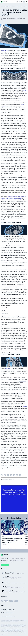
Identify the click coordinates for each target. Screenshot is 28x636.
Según (24, 90)
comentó (25, 406)
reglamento (7, 368)
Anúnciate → (5, 564)
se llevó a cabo (22, 381)
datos (18, 245)
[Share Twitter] (5, 475)
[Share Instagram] (11, 475)
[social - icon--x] (10, 601)
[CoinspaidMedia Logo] (4, 1)
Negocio (6, 6)
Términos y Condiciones (8, 609)
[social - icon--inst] (2, 601)
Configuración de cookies (8, 616)
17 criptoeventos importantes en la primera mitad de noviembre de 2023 (12, 540)
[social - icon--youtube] (7, 601)
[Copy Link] (20, 475)
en (19, 1)
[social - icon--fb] (12, 601)
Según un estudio (5, 50)
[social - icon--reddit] (15, 601)
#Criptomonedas (4, 479)
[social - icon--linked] (5, 601)
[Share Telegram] (14, 475)
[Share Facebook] (8, 475)
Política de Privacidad (7, 613)
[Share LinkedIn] (1, 475)
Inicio (2, 6)
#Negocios (11, 479)
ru (21, 1)
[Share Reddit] (17, 475)
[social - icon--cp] (17, 601)
